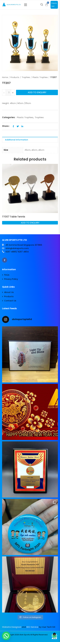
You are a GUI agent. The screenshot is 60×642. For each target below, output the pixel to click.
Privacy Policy (11, 279)
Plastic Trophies (40, 77)
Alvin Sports (24, 634)
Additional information (16, 139)
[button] (25, 4)
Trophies (26, 77)
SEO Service (32, 626)
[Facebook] (4, 260)
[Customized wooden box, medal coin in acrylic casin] (30, 584)
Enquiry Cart (54, 4)
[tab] (30, 140)
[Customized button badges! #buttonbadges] (30, 527)
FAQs (6, 274)
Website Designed (11, 626)
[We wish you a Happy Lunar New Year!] (30, 412)
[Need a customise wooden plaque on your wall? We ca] (30, 354)
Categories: (8, 117)
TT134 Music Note (12, 216)
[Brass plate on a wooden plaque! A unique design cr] (30, 469)
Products (14, 77)
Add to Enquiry (37, 92)
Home (5, 77)
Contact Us (10, 300)
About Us (9, 292)
